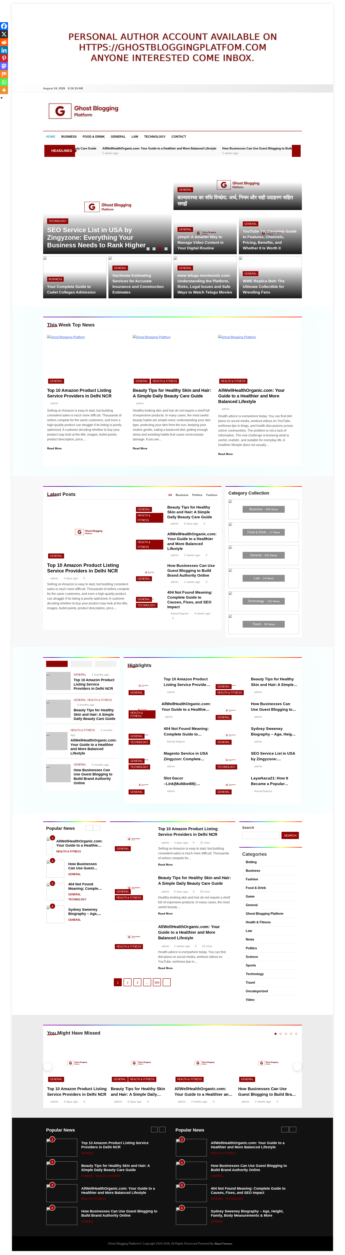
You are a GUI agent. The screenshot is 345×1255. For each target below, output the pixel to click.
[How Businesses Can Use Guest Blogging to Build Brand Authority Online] (149, 572)
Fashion (252, 879)
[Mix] (4, 74)
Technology (155, 136)
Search (248, 828)
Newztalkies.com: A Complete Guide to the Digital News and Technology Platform (93, 237)
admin (54, 403)
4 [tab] (167, 249)
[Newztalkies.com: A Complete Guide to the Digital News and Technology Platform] (107, 207)
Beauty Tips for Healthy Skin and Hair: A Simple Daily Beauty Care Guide (189, 512)
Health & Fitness (165, 381)
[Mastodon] (4, 66)
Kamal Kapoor (180, 613)
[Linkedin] (4, 50)
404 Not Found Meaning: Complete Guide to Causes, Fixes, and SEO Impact (118, 1145)
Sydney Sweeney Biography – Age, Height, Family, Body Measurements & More (117, 1168)
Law (135, 136)
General (118, 136)
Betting (251, 862)
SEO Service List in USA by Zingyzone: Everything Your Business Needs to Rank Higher (116, 1215)
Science (252, 956)
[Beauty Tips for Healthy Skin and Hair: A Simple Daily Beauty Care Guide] (172, 360)
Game (250, 896)
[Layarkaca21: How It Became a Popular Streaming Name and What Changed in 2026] (230, 784)
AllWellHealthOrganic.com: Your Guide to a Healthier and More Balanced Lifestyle (105, 148)
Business (69, 136)
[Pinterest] (4, 58)
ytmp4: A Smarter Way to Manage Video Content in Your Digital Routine (200, 242)
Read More (54, 448)
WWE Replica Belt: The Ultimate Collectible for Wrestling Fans (264, 286)
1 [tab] (149, 249)
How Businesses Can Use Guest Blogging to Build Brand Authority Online (219, 148)
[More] (4, 90)
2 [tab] (155, 249)
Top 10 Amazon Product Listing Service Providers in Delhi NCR (83, 567)
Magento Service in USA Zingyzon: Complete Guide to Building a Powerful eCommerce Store (119, 1192)
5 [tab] (296, 1034)
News (250, 939)
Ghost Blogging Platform (264, 913)
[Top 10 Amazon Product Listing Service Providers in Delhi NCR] (87, 360)
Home (50, 136)
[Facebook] (4, 26)
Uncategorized (257, 991)
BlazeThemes (223, 1243)
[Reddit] (4, 42)
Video (250, 999)
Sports (251, 965)
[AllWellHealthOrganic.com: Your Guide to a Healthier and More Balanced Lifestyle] (258, 360)
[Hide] (1, 98)
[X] (4, 34)
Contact (179, 136)
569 (157, 982)
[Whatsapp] (4, 82)
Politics (251, 948)
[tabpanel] (107, 207)
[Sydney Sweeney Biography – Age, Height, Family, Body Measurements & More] (230, 735)
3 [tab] (161, 249)
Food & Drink (94, 136)
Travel (250, 982)
